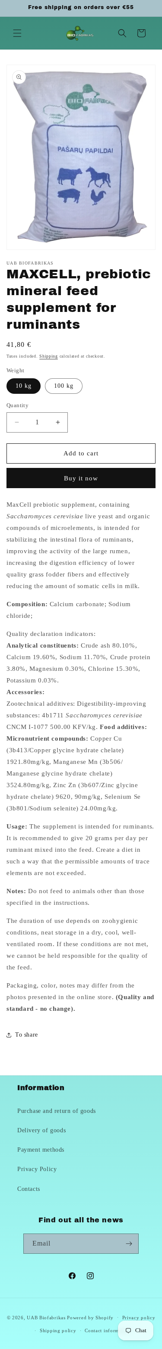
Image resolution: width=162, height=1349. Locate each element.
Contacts (28, 1189)
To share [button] (26, 1034)
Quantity (17, 405)
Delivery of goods (41, 1130)
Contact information (107, 1330)
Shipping (48, 356)
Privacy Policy (37, 1169)
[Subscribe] (128, 1244)
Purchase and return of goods (56, 1111)
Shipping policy (58, 1330)
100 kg (63, 386)
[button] (17, 33)
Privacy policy (139, 1317)
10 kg (24, 386)
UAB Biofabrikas (46, 1317)
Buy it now (81, 478)
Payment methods (40, 1149)
